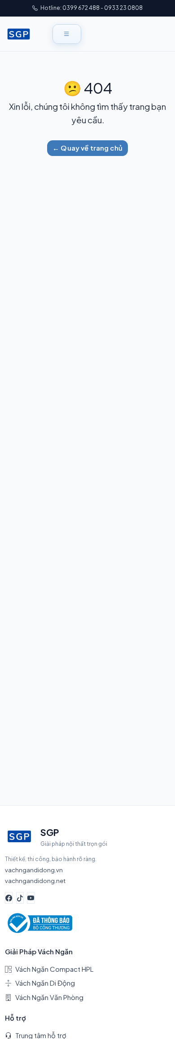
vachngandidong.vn (34, 870)
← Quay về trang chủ (87, 147)
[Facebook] (9, 898)
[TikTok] (20, 898)
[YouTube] (31, 898)
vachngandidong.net (35, 880)
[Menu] (66, 34)
